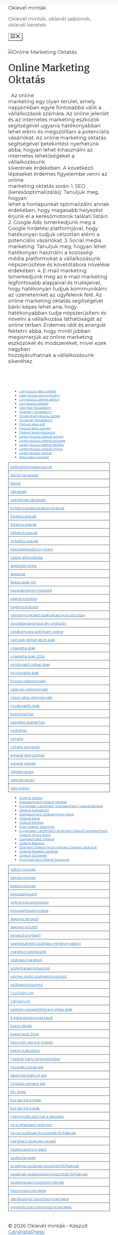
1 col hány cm (22, 993)
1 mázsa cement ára (27, 1083)
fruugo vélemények (28, 681)
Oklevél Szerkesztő (34, 810)
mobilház (18, 730)
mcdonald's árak (25, 705)
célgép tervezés (25, 747)
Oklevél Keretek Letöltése (38, 851)
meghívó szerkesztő (28, 951)
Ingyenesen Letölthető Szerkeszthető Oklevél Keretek (61, 806)
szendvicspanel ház (27, 722)
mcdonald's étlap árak (30, 664)
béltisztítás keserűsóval (31, 467)
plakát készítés (23, 598)
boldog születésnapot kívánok (37, 508)
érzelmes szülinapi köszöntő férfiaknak (44, 1166)
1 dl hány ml (20, 1001)
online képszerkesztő (29, 902)
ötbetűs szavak (24, 532)
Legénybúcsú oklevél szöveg (41, 436)
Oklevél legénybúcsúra (37, 432)
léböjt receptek (24, 475)
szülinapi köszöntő (26, 984)
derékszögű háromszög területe (39, 1199)
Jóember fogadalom (35, 408)
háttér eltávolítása (26, 557)
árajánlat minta (23, 565)
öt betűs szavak (24, 541)
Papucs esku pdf (32, 424)
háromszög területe (28, 1190)
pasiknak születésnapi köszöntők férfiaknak (49, 1174)
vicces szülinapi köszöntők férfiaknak (43, 1133)
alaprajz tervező (24, 919)
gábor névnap (23, 869)
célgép (16, 738)
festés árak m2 (23, 582)
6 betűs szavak (23, 524)
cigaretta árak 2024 (27, 656)
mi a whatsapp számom (31, 1124)
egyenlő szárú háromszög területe (41, 1207)
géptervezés (21, 771)
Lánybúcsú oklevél (33, 403)
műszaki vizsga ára (26, 1067)
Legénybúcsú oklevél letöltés (41, 445)
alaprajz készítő (24, 927)
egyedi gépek (23, 763)
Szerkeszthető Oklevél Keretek (43, 802)
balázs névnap (23, 886)
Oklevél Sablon (31, 798)
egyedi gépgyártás (27, 755)
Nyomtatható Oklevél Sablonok (44, 859)
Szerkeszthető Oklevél (36, 839)
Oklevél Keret (29, 818)
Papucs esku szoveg (35, 428)
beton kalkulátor (25, 1050)
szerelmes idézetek (28, 500)
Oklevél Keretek (31, 822)
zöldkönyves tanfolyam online (36, 631)
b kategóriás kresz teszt (31, 1017)
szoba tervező (23, 1157)
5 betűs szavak (23, 516)
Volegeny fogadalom (35, 412)
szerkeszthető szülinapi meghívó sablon (45, 943)
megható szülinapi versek (33, 1141)
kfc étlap (18, 1091)
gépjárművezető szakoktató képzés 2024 (47, 615)
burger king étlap (25, 1100)
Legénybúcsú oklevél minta (41, 449)
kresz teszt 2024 (24, 1034)
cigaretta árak (22, 648)
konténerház (21, 714)
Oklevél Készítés (31, 843)
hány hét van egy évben (31, 1042)
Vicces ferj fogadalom (35, 420)
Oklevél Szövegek (33, 855)
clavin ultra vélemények (31, 697)
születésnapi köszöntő (30, 968)
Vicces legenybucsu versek (39, 416)
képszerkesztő (23, 894)
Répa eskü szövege (34, 457)
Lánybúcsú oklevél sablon (39, 399)
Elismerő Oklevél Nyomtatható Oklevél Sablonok (58, 847)
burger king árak (25, 1108)
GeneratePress (26, 1232)
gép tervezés (22, 780)
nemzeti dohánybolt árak (32, 640)
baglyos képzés (24, 607)
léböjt (15, 483)
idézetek (18, 491)
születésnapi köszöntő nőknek (37, 1182)
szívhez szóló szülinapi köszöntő (38, 976)
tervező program (25, 935)
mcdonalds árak (24, 672)
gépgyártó (20, 788)
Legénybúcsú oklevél (35, 453)
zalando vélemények (29, 689)
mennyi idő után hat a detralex (37, 1116)
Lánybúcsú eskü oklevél (37, 391)
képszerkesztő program (31, 549)
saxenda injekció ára (28, 1075)
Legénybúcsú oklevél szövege (42, 440)
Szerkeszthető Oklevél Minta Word (46, 814)
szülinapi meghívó (26, 960)
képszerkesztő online (29, 910)
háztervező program (28, 1149)
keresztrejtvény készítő (31, 590)
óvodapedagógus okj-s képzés (38, 623)
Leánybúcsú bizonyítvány (39, 395)
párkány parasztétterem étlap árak (41, 1009)
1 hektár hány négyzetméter (35, 1059)
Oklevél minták (27, 8)
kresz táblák (21, 1026)
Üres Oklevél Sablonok (36, 827)
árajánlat (18, 574)
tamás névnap (23, 877)
